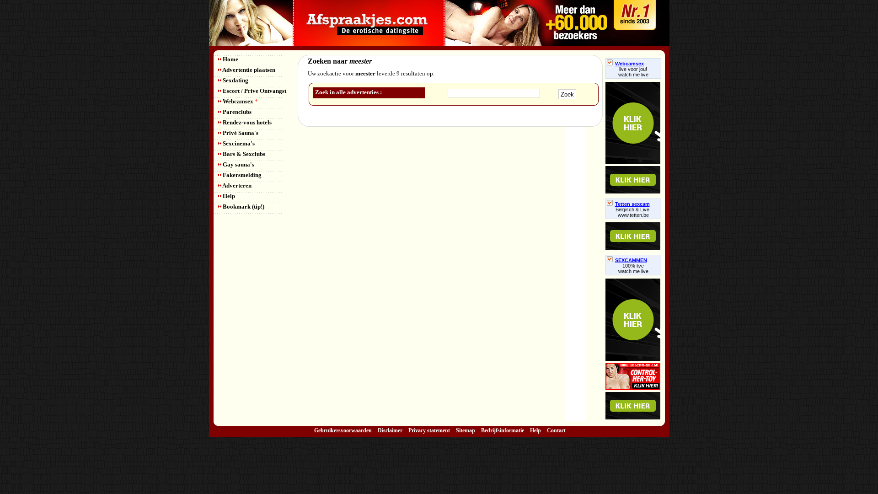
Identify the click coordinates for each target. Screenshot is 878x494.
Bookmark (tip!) (242, 206)
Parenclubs (236, 111)
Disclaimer (390, 430)
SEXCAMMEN (631, 260)
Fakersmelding (241, 175)
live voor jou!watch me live (633, 71)
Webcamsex (239, 101)
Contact (556, 430)
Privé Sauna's (239, 132)
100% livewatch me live (633, 268)
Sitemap (465, 430)
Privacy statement (429, 430)
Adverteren (236, 185)
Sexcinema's (238, 143)
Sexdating (234, 80)
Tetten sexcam (632, 204)
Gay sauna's (237, 164)
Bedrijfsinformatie (502, 430)
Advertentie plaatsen (248, 69)
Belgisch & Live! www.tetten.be (633, 212)
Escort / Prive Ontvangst (253, 90)
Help (228, 196)
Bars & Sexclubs (243, 153)
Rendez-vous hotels (246, 122)
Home (229, 59)
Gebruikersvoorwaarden (343, 430)
